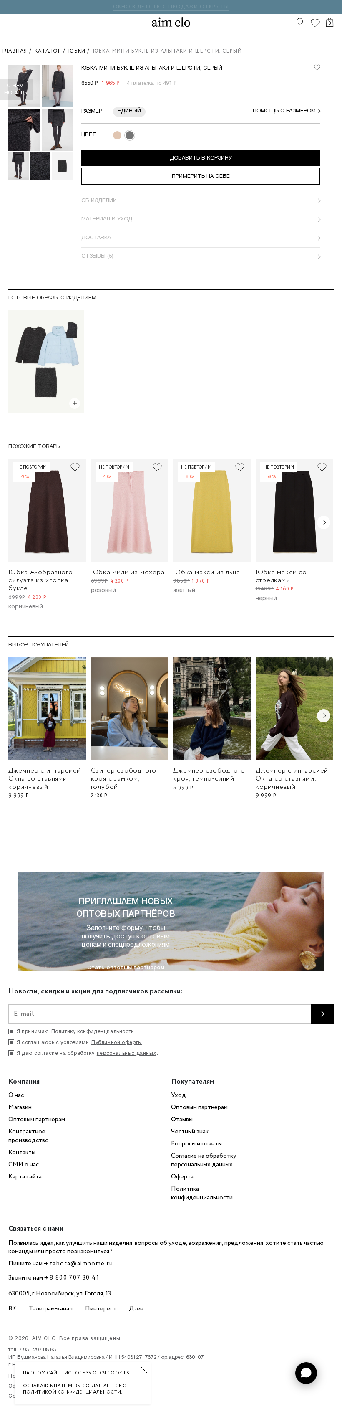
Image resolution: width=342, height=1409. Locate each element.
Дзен (136, 1308)
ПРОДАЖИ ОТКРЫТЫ (198, 6)
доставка (96, 238)
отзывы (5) (97, 256)
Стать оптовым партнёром (125, 968)
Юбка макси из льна (206, 572)
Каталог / (51, 51)
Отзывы (182, 1119)
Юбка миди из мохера (128, 572)
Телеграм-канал (51, 1308)
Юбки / (80, 51)
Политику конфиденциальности (92, 1031)
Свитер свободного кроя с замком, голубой (124, 778)
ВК (12, 1308)
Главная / (18, 51)
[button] (306, 1373)
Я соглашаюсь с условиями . (80, 1042)
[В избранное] (317, 68)
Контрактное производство (28, 1136)
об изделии (99, 200)
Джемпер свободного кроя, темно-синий (209, 774)
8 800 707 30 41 (74, 1278)
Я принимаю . (76, 1031)
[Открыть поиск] (301, 22)
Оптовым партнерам (36, 1119)
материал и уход (106, 219)
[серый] (130, 135)
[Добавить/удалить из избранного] (75, 467)
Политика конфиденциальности (202, 1193)
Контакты (21, 1152)
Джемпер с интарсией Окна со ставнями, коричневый (44, 778)
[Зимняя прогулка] (46, 361)
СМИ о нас (23, 1164)
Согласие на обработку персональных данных (203, 1160)
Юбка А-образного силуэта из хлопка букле (40, 580)
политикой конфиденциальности (72, 1392)
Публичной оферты (116, 1042)
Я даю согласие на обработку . (87, 1053)
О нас (16, 1095)
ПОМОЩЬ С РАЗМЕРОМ (284, 111)
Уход (178, 1095)
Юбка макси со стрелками (281, 576)
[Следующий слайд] (323, 522)
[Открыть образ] (74, 403)
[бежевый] (117, 135)
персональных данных (126, 1053)
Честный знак (190, 1131)
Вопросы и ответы (196, 1143)
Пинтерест (100, 1308)
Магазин (20, 1107)
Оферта (182, 1176)
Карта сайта (25, 1176)
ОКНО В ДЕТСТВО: (140, 6)
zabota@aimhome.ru (81, 1263)
